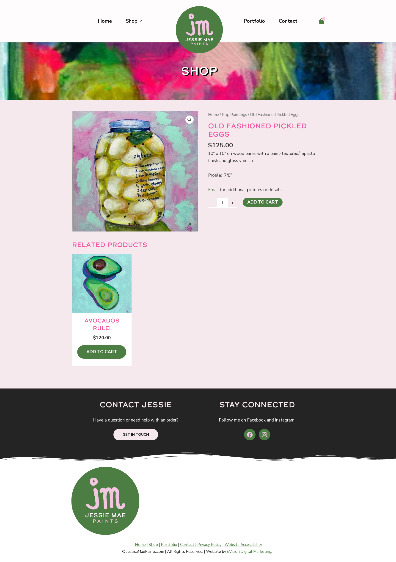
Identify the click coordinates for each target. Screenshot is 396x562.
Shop (132, 21)
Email (213, 190)
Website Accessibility (243, 544)
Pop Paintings (234, 114)
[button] (189, 120)
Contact (288, 21)
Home (105, 21)
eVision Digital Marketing (249, 551)
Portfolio (254, 21)
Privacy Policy (209, 544)
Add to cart (262, 202)
